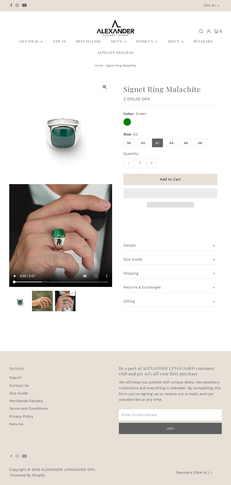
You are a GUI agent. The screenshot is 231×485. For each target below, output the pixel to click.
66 (186, 143)
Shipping (131, 273)
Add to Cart (170, 179)
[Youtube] (24, 5)
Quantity (131, 153)
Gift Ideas (29, 41)
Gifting (129, 301)
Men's (117, 41)
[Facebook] (11, 5)
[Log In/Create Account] (209, 31)
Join (170, 428)
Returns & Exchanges (142, 287)
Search (15, 377)
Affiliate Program (115, 52)
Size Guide (132, 259)
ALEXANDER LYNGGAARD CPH (68, 469)
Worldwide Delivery (26, 401)
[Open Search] (201, 31)
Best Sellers (88, 41)
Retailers (203, 41)
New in (59, 41)
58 (129, 143)
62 (157, 143)
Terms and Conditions (28, 408)
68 (200, 143)
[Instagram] (17, 5)
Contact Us (19, 385)
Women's (145, 41)
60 (143, 143)
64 (172, 143)
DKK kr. (210, 5)
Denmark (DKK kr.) (192, 472)
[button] (170, 193)
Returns (16, 424)
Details (129, 245)
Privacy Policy (21, 416)
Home (99, 65)
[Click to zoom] (105, 87)
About (173, 41)
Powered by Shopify (27, 475)
